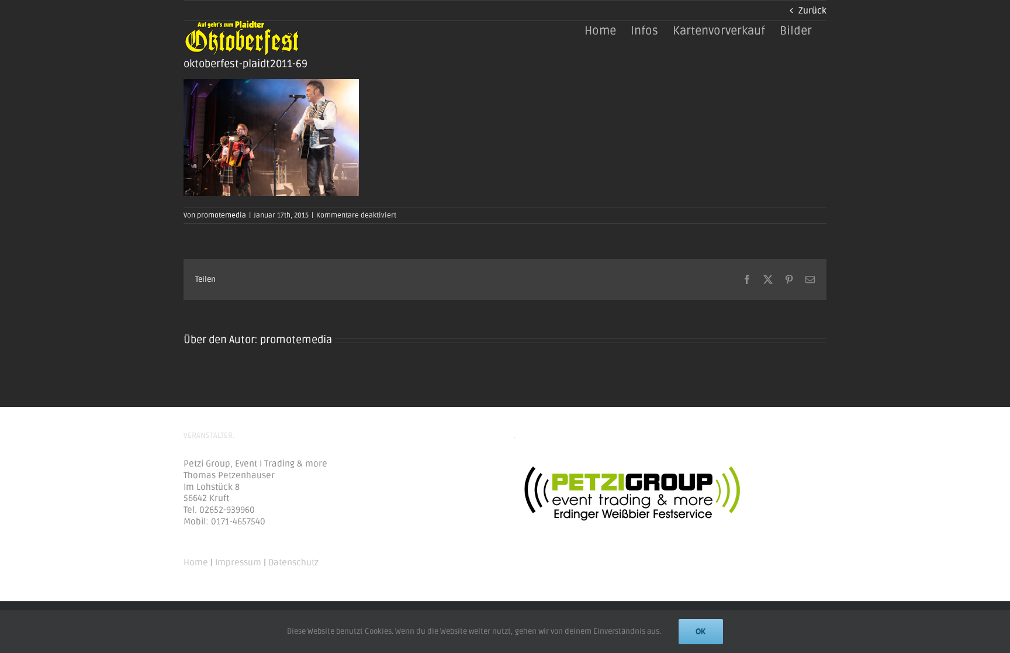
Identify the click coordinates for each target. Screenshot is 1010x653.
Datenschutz (293, 562)
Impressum (238, 562)
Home (196, 562)
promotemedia (221, 215)
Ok (701, 631)
